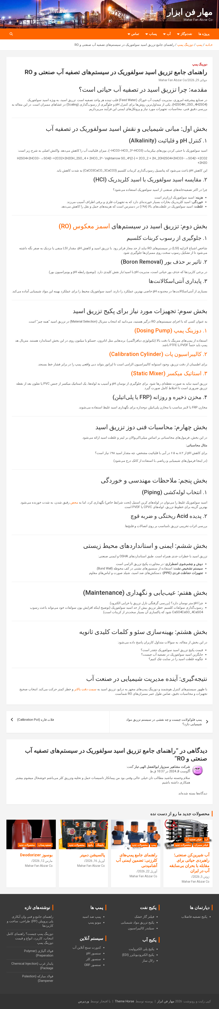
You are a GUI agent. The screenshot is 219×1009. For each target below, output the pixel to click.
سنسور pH (93, 953)
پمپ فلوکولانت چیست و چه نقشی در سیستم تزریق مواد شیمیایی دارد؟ (164, 722)
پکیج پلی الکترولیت (141, 949)
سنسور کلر (93, 959)
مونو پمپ (94, 922)
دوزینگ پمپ (199, 64)
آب (169, 34)
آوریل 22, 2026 (147, 871)
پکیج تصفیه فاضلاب (194, 917)
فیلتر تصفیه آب (193, 839)
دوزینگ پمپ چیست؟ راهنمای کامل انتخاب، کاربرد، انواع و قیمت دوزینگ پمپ (30, 938)
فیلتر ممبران (201, 844)
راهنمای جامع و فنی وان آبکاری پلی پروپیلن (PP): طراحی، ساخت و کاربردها (30, 921)
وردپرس (83, 1001)
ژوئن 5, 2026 (201, 876)
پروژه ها (203, 34)
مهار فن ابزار (190, 12)
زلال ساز (148, 961)
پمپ (153, 844)
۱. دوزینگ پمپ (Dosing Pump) (170, 330)
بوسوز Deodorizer (36, 854)
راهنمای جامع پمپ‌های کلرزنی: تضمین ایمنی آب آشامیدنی (136, 860)
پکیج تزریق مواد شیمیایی (137, 922)
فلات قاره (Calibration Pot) (35, 720)
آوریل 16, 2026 (95, 861)
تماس (135, 34)
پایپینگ (100, 844)
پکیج (90, 844)
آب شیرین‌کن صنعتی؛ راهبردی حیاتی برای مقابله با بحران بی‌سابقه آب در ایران (189, 862)
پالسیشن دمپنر (92, 854)
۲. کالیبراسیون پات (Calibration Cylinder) (158, 354)
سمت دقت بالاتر (85, 689)
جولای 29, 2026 (197, 80)
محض (74, 502)
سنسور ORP (92, 965)
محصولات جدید (183, 844)
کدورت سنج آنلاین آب (87, 947)
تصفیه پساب (44, 844)
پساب (153, 34)
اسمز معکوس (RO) (84, 226)
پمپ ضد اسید (91, 917)
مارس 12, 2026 (43, 861)
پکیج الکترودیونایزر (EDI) (138, 955)
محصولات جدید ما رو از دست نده (180, 813)
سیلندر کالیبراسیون (141, 928)
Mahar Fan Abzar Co (172, 80)
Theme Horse (124, 1001)
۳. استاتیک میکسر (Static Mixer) (169, 373)
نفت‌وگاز (186, 34)
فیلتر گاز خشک (144, 917)
